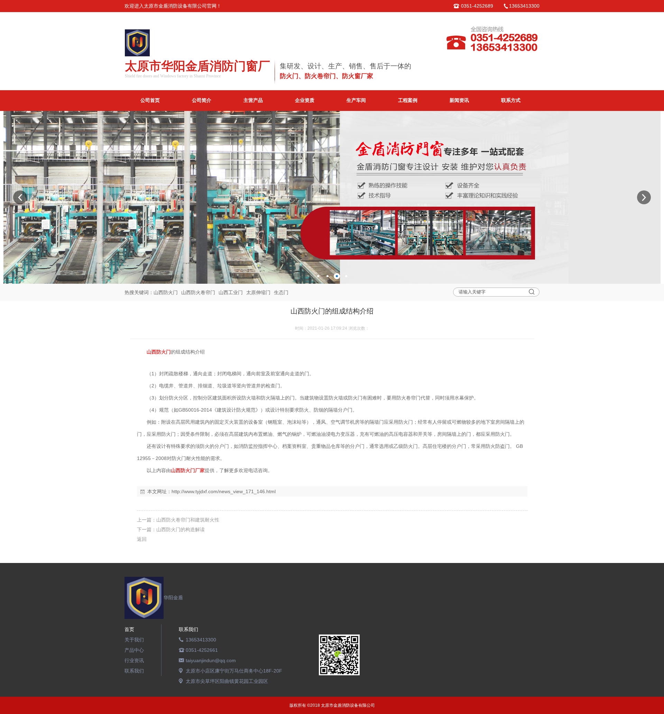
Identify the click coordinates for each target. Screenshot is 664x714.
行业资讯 (134, 660)
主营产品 (253, 100)
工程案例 (407, 100)
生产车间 (356, 100)
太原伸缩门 (258, 292)
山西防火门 (166, 292)
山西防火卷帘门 (198, 292)
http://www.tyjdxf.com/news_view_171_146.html (224, 491)
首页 (129, 629)
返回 (142, 539)
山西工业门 (231, 292)
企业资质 (304, 100)
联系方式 (510, 100)
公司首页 (150, 100)
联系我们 (134, 671)
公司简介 (201, 100)
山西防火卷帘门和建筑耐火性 (187, 520)
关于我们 (134, 639)
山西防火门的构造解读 (180, 529)
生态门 (281, 292)
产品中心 (134, 650)
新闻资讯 (459, 100)
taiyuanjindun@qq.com (211, 660)
